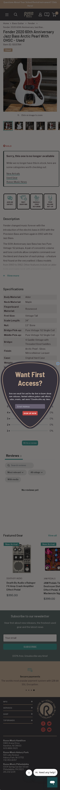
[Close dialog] (58, 363)
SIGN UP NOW (30, 413)
